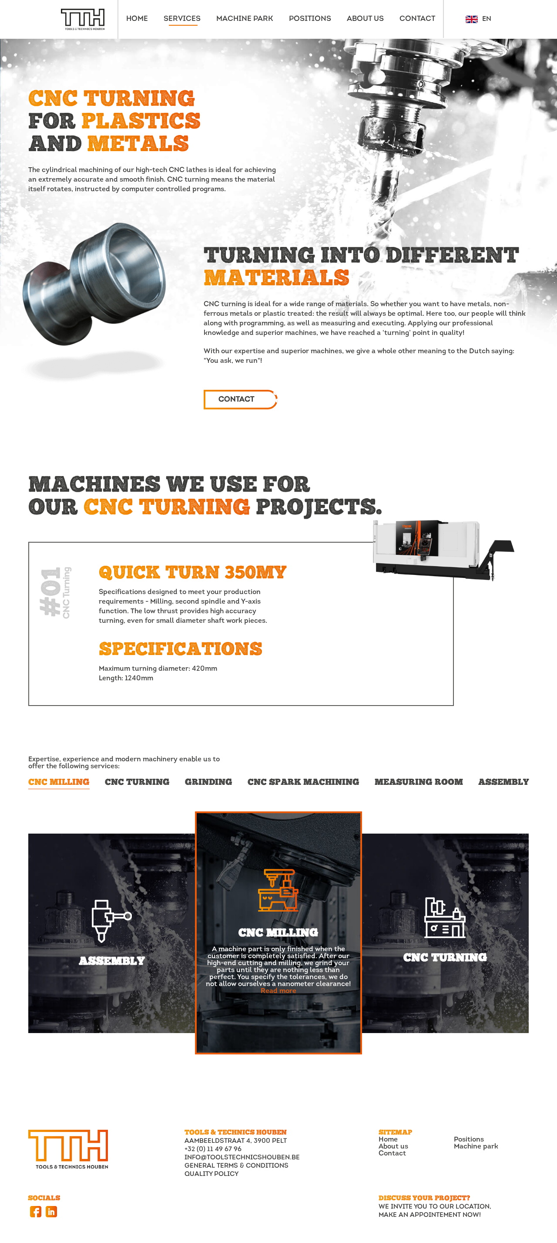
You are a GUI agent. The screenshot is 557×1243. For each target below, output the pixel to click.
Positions (469, 1139)
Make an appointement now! (430, 1215)
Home (388, 1139)
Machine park (476, 1146)
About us (393, 1146)
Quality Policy (211, 1174)
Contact (392, 1153)
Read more (278, 991)
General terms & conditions (237, 1166)
